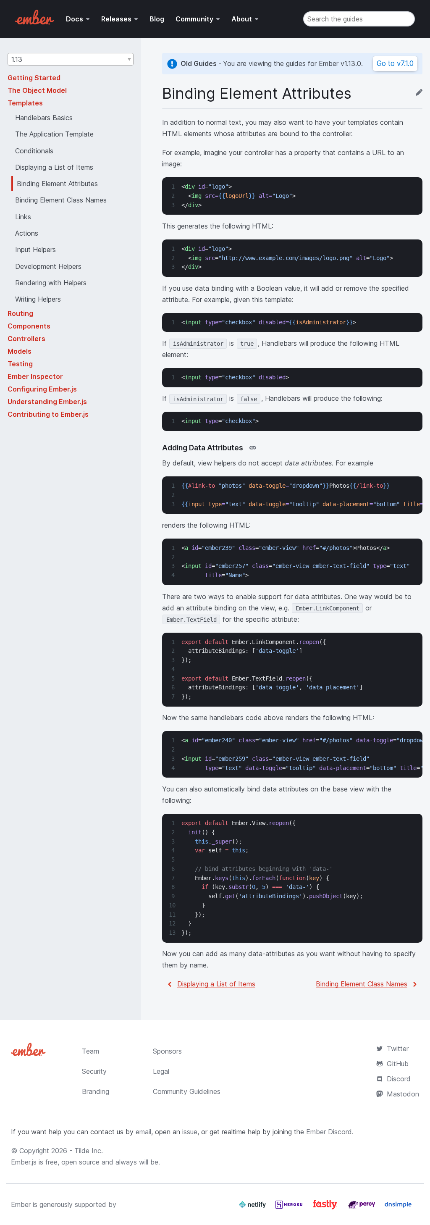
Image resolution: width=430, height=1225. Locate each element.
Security (94, 1071)
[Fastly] (326, 1208)
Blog (156, 19)
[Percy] (362, 1208)
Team (90, 1051)
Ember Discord (329, 1132)
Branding (95, 1091)
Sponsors (167, 1051)
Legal (161, 1071)
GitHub (398, 1063)
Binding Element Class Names (361, 984)
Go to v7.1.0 (395, 63)
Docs (74, 19)
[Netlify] (253, 1208)
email (143, 1132)
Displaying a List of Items (216, 984)
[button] (71, 59)
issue (189, 1132)
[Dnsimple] (398, 1208)
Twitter (398, 1048)
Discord (399, 1079)
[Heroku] (289, 1208)
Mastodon (403, 1094)
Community (194, 19)
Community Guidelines (186, 1091)
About (241, 19)
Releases (116, 19)
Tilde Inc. (88, 1150)
